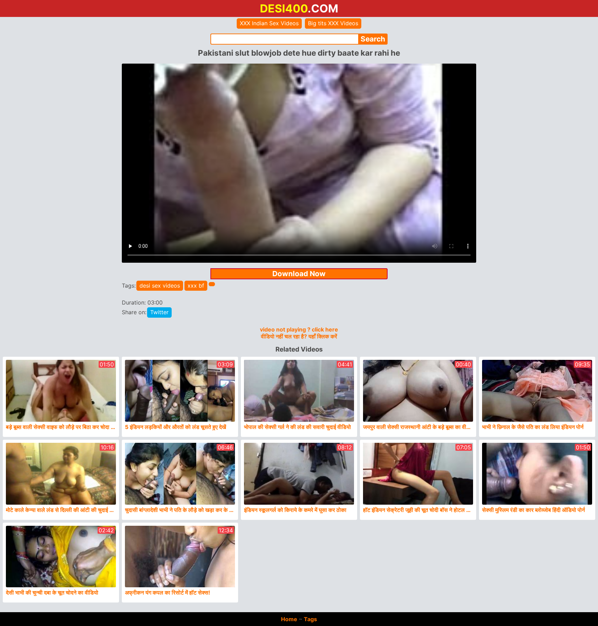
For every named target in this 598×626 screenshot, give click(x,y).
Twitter (159, 312)
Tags (310, 619)
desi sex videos (159, 285)
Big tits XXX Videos (333, 23)
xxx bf (196, 285)
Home (289, 619)
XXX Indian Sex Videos (269, 23)
